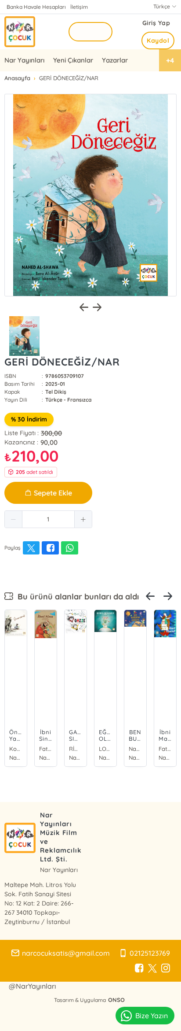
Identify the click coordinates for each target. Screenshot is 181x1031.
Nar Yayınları (24, 60)
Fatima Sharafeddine (45, 748)
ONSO (116, 999)
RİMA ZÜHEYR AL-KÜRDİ (75, 748)
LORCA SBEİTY (105, 748)
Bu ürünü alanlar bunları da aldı (76, 596)
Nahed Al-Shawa (135, 748)
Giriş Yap (156, 23)
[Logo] (19, 31)
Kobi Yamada (15, 748)
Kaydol (158, 40)
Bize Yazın (151, 1015)
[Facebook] (139, 968)
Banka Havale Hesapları (36, 7)
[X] (152, 968)
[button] (13, 519)
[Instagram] (165, 968)
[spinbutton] (48, 519)
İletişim (79, 7)
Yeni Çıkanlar (73, 60)
